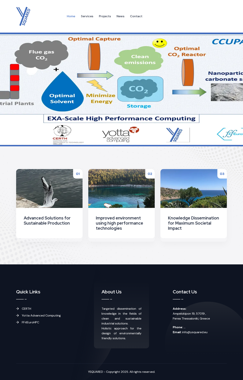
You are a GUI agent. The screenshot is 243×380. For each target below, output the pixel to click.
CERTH (26, 309)
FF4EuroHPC (30, 322)
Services (87, 16)
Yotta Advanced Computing (41, 315)
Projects (105, 16)
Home (71, 16)
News (120, 16)
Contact (136, 16)
